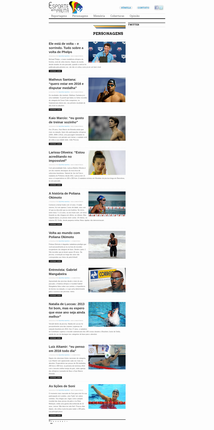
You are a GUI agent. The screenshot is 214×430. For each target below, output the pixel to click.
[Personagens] (57, 39)
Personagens (80, 15)
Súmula (126, 8)
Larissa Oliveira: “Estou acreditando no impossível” (67, 157)
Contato (143, 8)
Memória (99, 15)
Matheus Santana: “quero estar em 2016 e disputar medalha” (66, 84)
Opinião (135, 15)
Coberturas (117, 15)
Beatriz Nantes (64, 56)
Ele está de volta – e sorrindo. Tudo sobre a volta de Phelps (66, 48)
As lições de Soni (62, 386)
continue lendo (55, 71)
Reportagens (59, 15)
